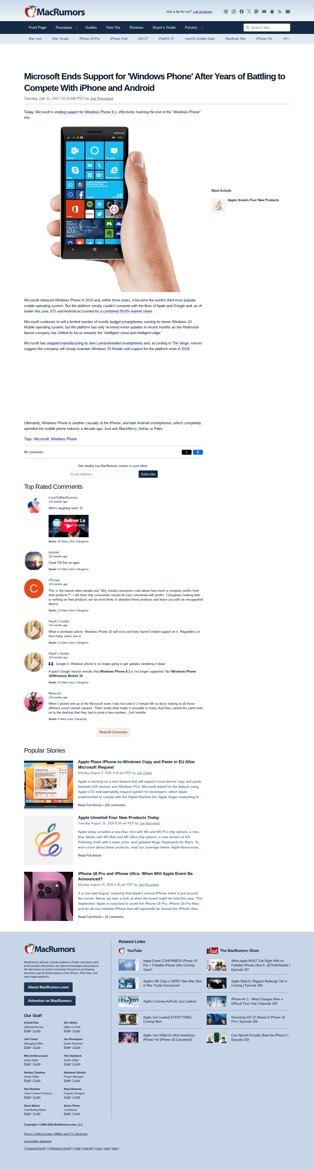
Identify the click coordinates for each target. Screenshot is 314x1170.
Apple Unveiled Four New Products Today (118, 817)
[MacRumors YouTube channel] (264, 11)
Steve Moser (32, 1105)
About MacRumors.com (48, 987)
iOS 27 (143, 39)
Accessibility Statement (38, 1141)
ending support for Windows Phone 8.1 (86, 112)
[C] (34, 597)
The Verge (180, 343)
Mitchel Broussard (36, 1055)
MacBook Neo (235, 39)
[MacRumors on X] (249, 11)
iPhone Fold (118, 39)
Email (27, 1030)
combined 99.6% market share (127, 311)
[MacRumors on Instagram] (233, 11)
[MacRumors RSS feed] (279, 11)
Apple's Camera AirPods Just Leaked (169, 1001)
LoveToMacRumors (63, 497)
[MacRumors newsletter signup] (287, 11)
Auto (99, 1148)
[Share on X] (187, 452)
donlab (54, 552)
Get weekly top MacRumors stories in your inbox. (113, 466)
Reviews (137, 27)
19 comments (114, 917)
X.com (36, 1030)
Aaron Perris (72, 1105)
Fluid (77, 1148)
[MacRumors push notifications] (272, 11)
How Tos (113, 27)
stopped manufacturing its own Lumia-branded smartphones (95, 343)
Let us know (202, 12)
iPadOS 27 (166, 39)
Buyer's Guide (164, 27)
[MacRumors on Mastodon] (256, 11)
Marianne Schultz (75, 1072)
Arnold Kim (31, 1022)
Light (107, 1148)
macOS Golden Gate (200, 39)
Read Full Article (89, 805)
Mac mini (35, 39)
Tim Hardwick (72, 1055)
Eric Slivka (70, 1022)
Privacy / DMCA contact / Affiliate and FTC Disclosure (56, 1133)
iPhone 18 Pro (89, 39)
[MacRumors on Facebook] (241, 11)
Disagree (82, 541)
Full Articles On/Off (60, 1148)
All (287, 39)
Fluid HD (88, 1148)
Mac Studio (60, 39)
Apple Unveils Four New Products (253, 200)
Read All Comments (113, 732)
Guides (91, 27)
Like (72, 541)
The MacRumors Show (239, 950)
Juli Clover (144, 773)
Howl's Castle (59, 621)
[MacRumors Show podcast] (225, 11)
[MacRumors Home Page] (54, 11)
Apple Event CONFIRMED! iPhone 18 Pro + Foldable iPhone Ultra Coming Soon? (170, 965)
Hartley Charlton (34, 1072)
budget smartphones (126, 322)
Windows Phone (64, 439)
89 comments (33, 452)
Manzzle (55, 693)
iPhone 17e (264, 39)
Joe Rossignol (101, 98)
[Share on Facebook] (198, 452)
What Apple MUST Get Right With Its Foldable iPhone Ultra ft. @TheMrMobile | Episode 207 (260, 965)
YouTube (134, 950)
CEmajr (54, 580)
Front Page (37, 27)
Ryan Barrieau (73, 1088)
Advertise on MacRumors (50, 1001)
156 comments (115, 805)
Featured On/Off (35, 1148)
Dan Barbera (32, 1088)
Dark (115, 1148)
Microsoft (41, 439)
